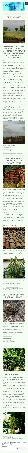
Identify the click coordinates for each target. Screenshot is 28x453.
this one (21, 397)
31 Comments (15, 289)
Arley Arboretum (8, 383)
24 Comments (16, 439)
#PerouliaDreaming (14, 288)
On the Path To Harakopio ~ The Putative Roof (14, 160)
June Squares (6, 410)
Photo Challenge (15, 287)
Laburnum (5, 439)
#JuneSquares (8, 151)
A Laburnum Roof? (14, 374)
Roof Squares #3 (7, 283)
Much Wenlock (13, 150)
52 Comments (19, 344)
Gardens (7, 437)
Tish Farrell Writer (13, 153)
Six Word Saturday (7, 338)
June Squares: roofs (7, 336)
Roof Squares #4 (7, 147)
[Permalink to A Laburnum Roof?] (14, 371)
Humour (10, 287)
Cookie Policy (4, 446)
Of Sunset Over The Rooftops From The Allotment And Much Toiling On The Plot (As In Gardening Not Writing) (14, 52)
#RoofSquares (13, 151)
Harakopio (4, 289)
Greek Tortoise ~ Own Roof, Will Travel (14, 296)
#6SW (7, 342)
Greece (7, 287)
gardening (18, 151)
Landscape (8, 150)
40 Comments (19, 153)
